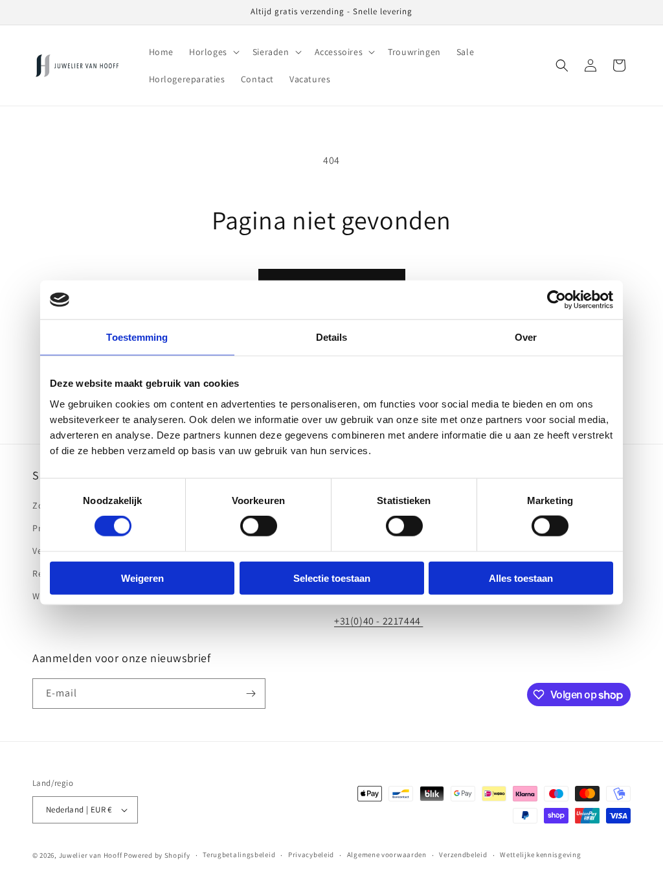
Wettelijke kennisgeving (540, 854)
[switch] (258, 526)
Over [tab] (526, 337)
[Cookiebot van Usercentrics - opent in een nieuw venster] (556, 300)
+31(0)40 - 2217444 (378, 621)
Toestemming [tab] (137, 337)
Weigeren (142, 577)
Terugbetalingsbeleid (239, 854)
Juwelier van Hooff (90, 855)
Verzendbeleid (463, 854)
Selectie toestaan (331, 577)
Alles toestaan (521, 577)
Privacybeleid (311, 854)
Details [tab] (332, 337)
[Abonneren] (250, 693)
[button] (213, 51)
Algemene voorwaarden (387, 854)
